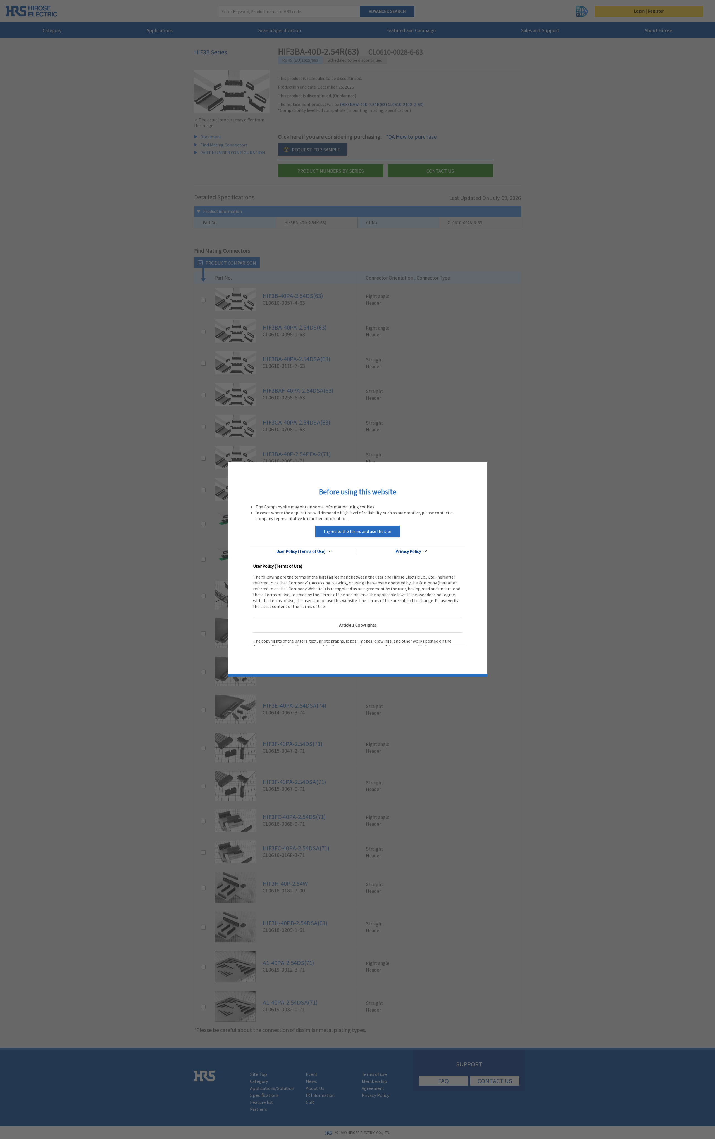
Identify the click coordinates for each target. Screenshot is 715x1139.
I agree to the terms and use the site (357, 531)
